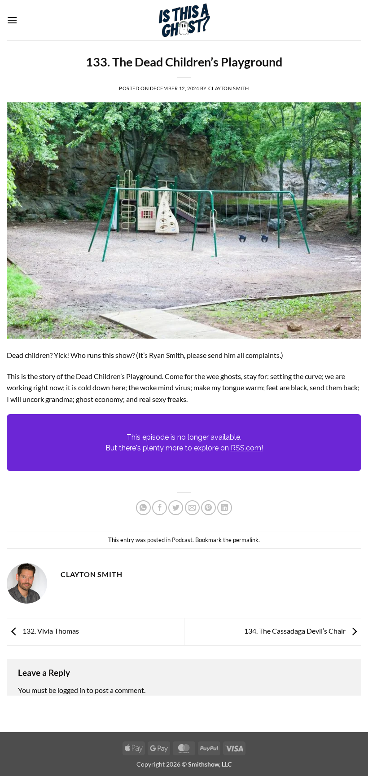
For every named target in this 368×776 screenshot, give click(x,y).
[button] (12, 20)
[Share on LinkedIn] (224, 507)
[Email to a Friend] (192, 507)
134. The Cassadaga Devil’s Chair (295, 630)
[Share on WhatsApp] (143, 507)
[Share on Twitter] (175, 507)
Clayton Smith (228, 88)
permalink (245, 539)
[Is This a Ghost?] (184, 20)
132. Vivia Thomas (50, 630)
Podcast (182, 539)
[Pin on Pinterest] (208, 507)
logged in (71, 690)
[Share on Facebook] (159, 507)
